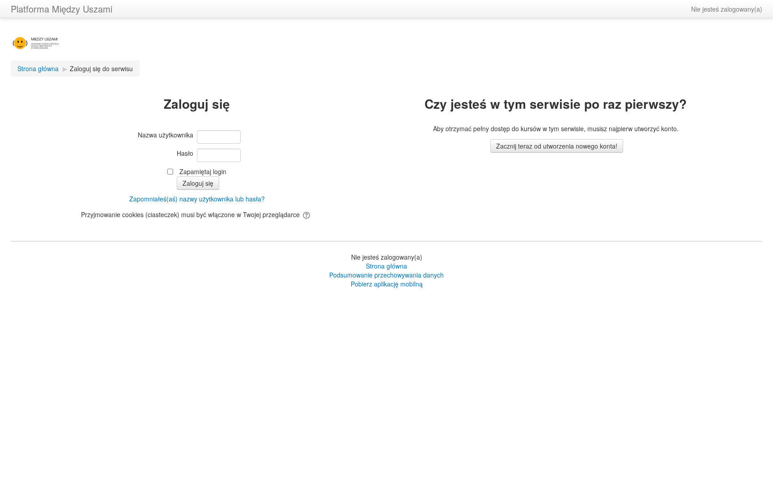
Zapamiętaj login (202, 171)
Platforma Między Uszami (61, 8)
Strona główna (386, 265)
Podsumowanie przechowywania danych (386, 274)
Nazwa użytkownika (165, 134)
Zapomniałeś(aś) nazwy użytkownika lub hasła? (197, 198)
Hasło (185, 153)
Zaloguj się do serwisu (101, 68)
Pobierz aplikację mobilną (387, 283)
